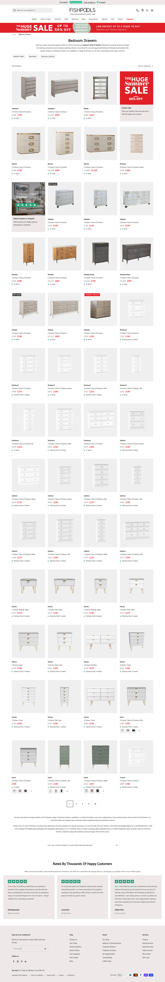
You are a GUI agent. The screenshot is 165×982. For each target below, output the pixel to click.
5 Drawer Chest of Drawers (21, 112)
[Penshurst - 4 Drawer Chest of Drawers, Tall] (136, 364)
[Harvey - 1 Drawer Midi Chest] (64, 586)
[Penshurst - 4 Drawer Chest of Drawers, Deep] (64, 364)
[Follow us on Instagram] (18, 961)
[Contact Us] (137, 10)
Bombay (15, 274)
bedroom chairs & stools (128, 829)
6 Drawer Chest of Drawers (57, 112)
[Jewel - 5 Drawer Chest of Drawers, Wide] (100, 757)
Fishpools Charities (109, 950)
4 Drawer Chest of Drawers (93, 222)
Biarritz (14, 164)
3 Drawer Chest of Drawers (21, 167)
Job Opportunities (109, 954)
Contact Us (73, 940)
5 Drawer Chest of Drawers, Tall (59, 554)
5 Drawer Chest (17, 720)
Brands (120, 19)
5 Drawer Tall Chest (55, 720)
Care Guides (74, 957)
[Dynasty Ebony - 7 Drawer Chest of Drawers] (136, 254)
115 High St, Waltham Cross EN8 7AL (32, 970)
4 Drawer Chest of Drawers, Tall (131, 388)
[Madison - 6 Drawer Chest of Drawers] (136, 198)
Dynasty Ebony (89, 274)
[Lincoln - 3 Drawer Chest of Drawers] (136, 757)
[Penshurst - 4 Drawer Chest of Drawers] (28, 364)
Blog (71, 961)
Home (14, 34)
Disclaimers (71, 975)
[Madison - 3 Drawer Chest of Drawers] (64, 198)
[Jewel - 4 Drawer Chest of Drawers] (28, 757)
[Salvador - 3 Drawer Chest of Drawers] (100, 309)
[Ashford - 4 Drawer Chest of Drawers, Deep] (64, 475)
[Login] (147, 10)
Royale (86, 108)
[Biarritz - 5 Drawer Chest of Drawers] (64, 143)
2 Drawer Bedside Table (92, 610)
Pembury (123, 164)
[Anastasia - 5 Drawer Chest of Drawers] (28, 88)
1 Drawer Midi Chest (55, 610)
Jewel (122, 717)
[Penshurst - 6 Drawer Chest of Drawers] (100, 420)
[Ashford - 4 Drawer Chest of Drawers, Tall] (136, 475)
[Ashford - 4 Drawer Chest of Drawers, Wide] (28, 530)
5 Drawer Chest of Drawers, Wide (59, 444)
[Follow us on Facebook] (14, 961)
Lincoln (122, 777)
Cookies (61, 975)
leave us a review (113, 871)
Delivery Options (75, 947)
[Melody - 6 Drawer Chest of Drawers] (64, 309)
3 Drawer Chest (17, 665)
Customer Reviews (109, 947)
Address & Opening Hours (112, 943)
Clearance (129, 19)
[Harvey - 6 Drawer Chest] (100, 696)
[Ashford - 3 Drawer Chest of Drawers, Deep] (136, 420)
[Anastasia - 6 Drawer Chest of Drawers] (64, 88)
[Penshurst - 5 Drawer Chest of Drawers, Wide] (64, 420)
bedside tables (126, 826)
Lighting (104, 19)
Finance (145, 940)
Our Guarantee (75, 954)
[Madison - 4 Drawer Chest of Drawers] (100, 198)
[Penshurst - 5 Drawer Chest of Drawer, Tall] (28, 420)
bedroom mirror (105, 829)
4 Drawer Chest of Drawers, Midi (95, 388)
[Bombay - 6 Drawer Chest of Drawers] (64, 254)
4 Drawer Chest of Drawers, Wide (23, 554)
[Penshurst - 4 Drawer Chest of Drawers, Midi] (100, 364)
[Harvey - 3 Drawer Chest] (28, 641)
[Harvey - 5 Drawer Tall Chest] (64, 696)
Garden (34, 19)
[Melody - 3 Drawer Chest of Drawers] (28, 309)
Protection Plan (147, 947)
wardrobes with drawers (56, 829)
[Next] (95, 804)
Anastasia (15, 108)
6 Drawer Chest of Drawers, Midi (131, 554)
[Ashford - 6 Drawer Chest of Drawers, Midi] (136, 530)
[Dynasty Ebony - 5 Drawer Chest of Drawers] (100, 254)
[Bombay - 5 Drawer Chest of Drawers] (28, 254)
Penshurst (123, 330)
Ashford (122, 440)
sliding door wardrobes (36, 829)
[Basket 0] (152, 10)
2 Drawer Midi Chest (127, 610)
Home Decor (93, 19)
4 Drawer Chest (125, 665)
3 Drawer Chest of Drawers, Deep (132, 444)
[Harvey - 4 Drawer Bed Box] (100, 641)
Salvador (87, 330)
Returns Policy (75, 950)
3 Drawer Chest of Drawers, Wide (23, 499)
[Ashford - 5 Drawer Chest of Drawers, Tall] (64, 530)
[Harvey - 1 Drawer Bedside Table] (28, 586)
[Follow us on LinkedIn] (26, 961)
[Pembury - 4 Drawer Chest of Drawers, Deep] (136, 143)
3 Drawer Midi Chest (55, 665)
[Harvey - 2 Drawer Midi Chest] (136, 586)
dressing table (94, 829)
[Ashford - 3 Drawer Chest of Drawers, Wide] (28, 475)
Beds (66, 19)
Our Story (106, 940)
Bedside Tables (19, 56)
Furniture (57, 19)
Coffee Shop (107, 961)
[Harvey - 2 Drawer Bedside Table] (100, 586)
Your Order (73, 943)
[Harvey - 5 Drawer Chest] (28, 696)
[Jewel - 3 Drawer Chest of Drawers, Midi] (136, 696)
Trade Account (147, 950)
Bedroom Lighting (47, 56)
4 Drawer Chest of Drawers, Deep (132, 167)
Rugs (83, 19)
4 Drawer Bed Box (90, 665)
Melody (14, 330)
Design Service (147, 943)
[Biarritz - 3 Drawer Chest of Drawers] (28, 143)
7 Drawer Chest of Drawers (129, 278)
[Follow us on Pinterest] (22, 961)
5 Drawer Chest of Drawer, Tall (22, 444)
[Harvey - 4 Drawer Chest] (136, 641)
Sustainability (107, 957)
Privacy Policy (51, 975)
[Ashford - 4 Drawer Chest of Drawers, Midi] (100, 475)
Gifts (112, 19)
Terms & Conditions (37, 975)
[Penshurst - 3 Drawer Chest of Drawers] (136, 309)
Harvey (14, 606)
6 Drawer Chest (89, 720)
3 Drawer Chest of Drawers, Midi (131, 720)
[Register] (45, 949)
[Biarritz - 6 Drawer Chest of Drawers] (100, 143)
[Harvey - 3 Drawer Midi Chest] (64, 641)
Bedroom (75, 19)
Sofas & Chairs (45, 19)
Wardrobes (32, 56)
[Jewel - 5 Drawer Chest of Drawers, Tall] (64, 757)
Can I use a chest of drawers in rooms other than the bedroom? (70, 845)
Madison (51, 219)
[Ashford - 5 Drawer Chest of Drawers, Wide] (100, 530)
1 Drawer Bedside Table (20, 610)
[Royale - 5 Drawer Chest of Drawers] (100, 88)
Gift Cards (145, 957)
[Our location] (142, 10)
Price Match (146, 954)
